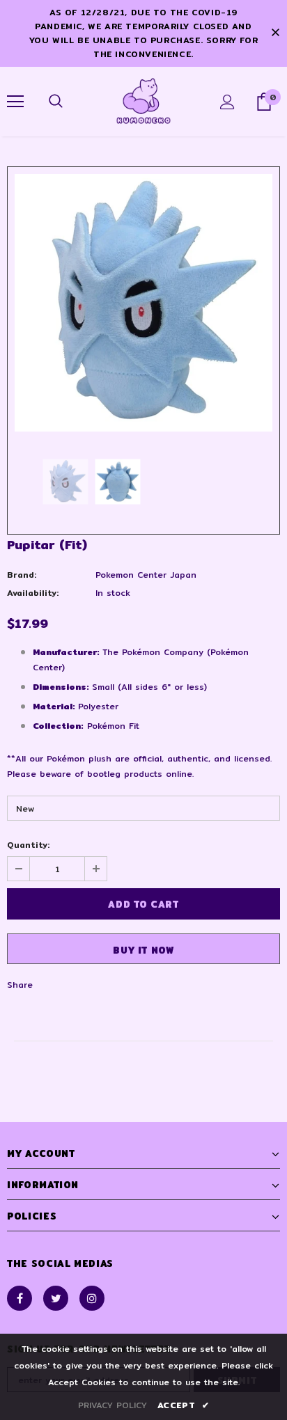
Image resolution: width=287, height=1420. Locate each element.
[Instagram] (91, 1298)
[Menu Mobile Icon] (15, 101)
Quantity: (28, 844)
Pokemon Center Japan (145, 574)
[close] (275, 33)
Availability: (33, 592)
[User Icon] (227, 102)
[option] (143, 303)
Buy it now (143, 950)
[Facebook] (19, 1298)
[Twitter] (55, 1298)
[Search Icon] (56, 102)
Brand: (21, 574)
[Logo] (143, 101)
